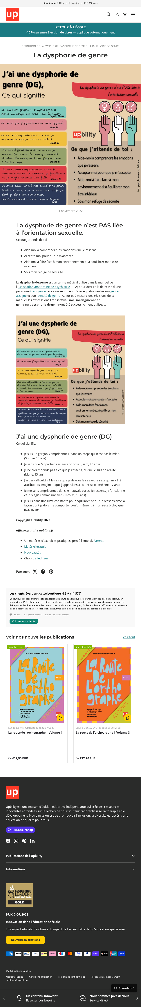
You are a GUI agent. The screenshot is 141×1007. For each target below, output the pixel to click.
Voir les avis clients (23, 621)
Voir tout (129, 637)
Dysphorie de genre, (74, 46)
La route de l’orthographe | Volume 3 (103, 733)
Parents (98, 541)
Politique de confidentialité (71, 976)
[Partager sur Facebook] (43, 572)
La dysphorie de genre (103, 46)
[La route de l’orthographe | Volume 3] (104, 685)
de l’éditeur (40, 558)
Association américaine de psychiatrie (44, 287)
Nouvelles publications (25, 940)
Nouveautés (32, 552)
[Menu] (133, 14)
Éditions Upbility (22, 970)
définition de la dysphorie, (41, 46)
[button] (125, 14)
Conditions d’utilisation (40, 976)
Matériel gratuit (35, 547)
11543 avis (91, 3)
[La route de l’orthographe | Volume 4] (36, 685)
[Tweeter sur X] (35, 572)
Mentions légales (14, 976)
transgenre (38, 291)
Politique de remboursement (105, 976)
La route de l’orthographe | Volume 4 (35, 733)
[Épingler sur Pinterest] (51, 572)
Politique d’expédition (17, 980)
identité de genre (48, 296)
